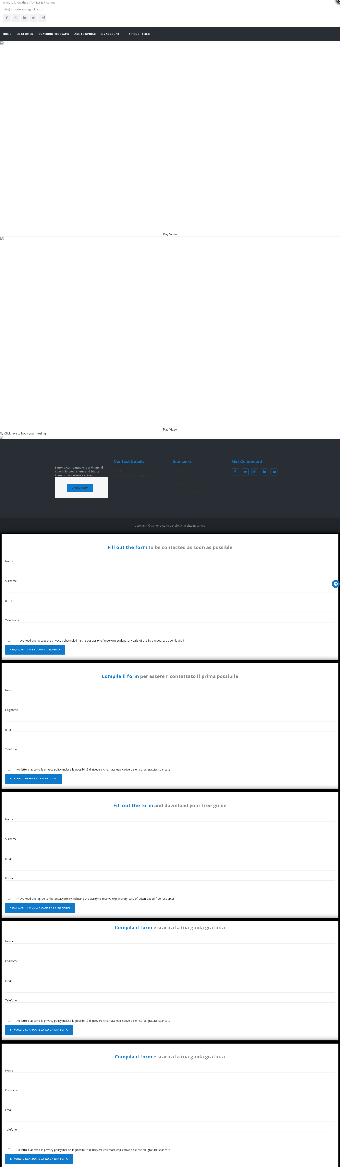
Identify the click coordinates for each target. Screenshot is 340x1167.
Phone (9, 878)
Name (9, 561)
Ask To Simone (85, 33)
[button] (170, 234)
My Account (110, 33)
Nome (9, 690)
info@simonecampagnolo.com (136, 475)
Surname (11, 581)
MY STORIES (25, 33)
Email (8, 729)
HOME (7, 33)
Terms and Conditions (188, 491)
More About (80, 488)
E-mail (9, 600)
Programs (180, 477)
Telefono (11, 749)
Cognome (11, 710)
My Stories (180, 470)
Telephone (12, 620)
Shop (153, 29)
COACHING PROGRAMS (53, 33)
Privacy (178, 484)
